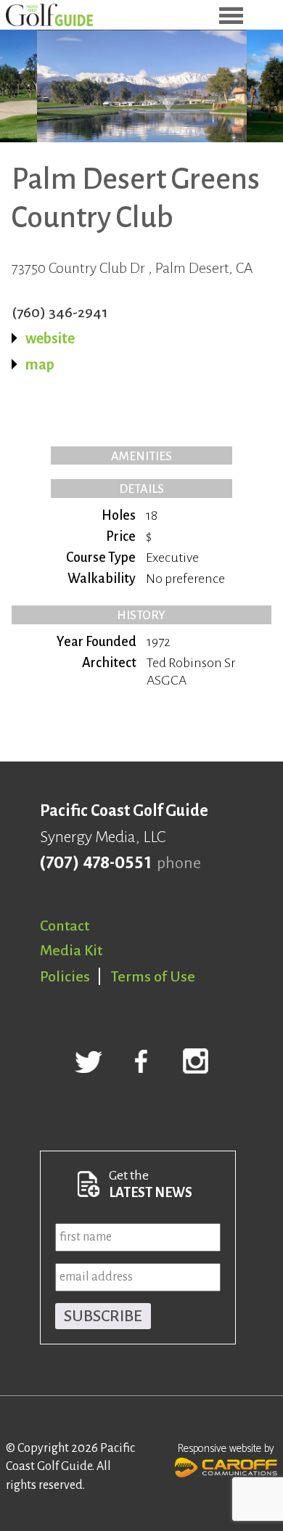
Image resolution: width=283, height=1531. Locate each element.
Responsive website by (226, 1449)
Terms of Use (153, 976)
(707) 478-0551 (95, 863)
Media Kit (71, 950)
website (50, 338)
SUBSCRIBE (103, 1316)
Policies (65, 976)
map (39, 364)
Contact (64, 926)
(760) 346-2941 (60, 312)
